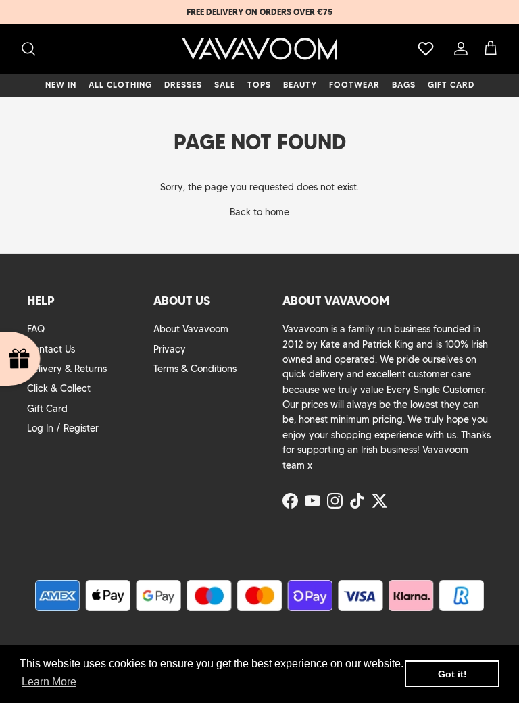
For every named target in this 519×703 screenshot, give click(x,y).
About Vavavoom (190, 329)
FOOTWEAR (354, 85)
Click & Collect (59, 388)
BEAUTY (300, 85)
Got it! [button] (452, 674)
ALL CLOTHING (120, 85)
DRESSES (183, 85)
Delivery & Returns (67, 369)
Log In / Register (63, 428)
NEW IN (60, 85)
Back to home (259, 212)
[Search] (28, 49)
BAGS (404, 85)
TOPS (259, 85)
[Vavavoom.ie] (259, 49)
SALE (224, 85)
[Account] (458, 49)
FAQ (36, 329)
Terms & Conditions (195, 369)
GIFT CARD (451, 85)
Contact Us (51, 349)
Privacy (169, 349)
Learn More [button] (49, 681)
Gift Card (47, 408)
